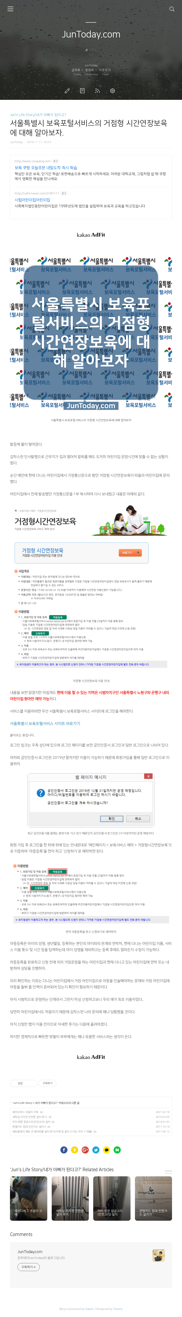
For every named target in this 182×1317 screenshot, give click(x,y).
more (168, 1171)
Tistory (118, 1309)
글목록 (75, 70)
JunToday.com (91, 34)
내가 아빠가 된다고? (46, 1103)
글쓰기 (68, 90)
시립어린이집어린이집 (32, 200)
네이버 (118, 1150)
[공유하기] (27, 1083)
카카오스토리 (75, 1150)
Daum (89, 1309)
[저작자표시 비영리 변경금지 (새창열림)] (62, 1083)
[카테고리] (10, 9)
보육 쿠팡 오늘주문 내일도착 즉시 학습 (46, 168)
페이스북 (64, 1150)
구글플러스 (86, 1150)
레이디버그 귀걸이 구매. (25, 1112)
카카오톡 (107, 1150)
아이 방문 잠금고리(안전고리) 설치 (31, 1121)
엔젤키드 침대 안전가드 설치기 (29, 1126)
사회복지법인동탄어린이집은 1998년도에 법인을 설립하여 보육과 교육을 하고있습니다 (80, 206)
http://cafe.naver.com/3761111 (37, 193)
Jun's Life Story (22, 1103)
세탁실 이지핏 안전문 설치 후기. (29, 1117)
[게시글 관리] (32, 1083)
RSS (98, 90)
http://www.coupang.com (33, 161)
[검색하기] (172, 9)
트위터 (96, 1150)
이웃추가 (105, 70)
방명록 (89, 70)
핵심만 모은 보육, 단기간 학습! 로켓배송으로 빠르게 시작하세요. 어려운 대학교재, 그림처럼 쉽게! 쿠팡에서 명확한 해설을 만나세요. (90, 176)
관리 (113, 90)
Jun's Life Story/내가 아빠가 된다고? (38, 115)
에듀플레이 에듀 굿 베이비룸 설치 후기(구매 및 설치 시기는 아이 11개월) (52, 1131)
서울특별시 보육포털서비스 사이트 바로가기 (45, 724)
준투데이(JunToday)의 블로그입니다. (41, 1258)
